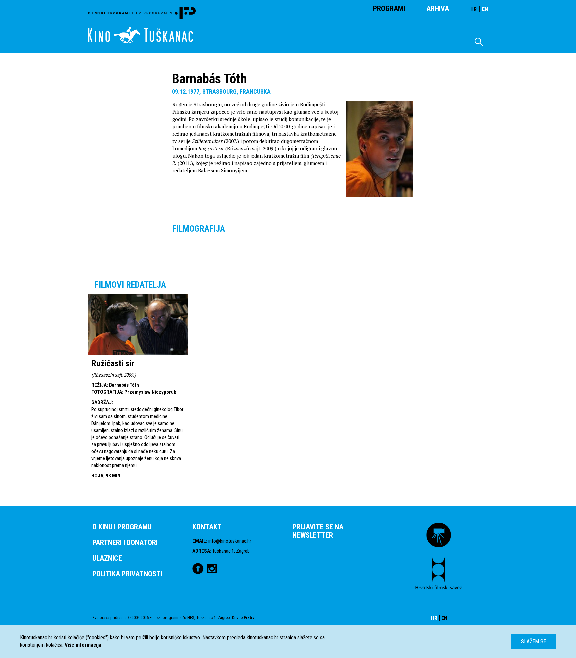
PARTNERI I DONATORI (125, 542)
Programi (389, 8)
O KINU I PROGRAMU (122, 527)
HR (473, 9)
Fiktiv (249, 617)
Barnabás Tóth (124, 385)
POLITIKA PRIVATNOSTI (127, 574)
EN (485, 9)
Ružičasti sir (112, 363)
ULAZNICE (107, 558)
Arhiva (437, 8)
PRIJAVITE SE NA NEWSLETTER (317, 531)
